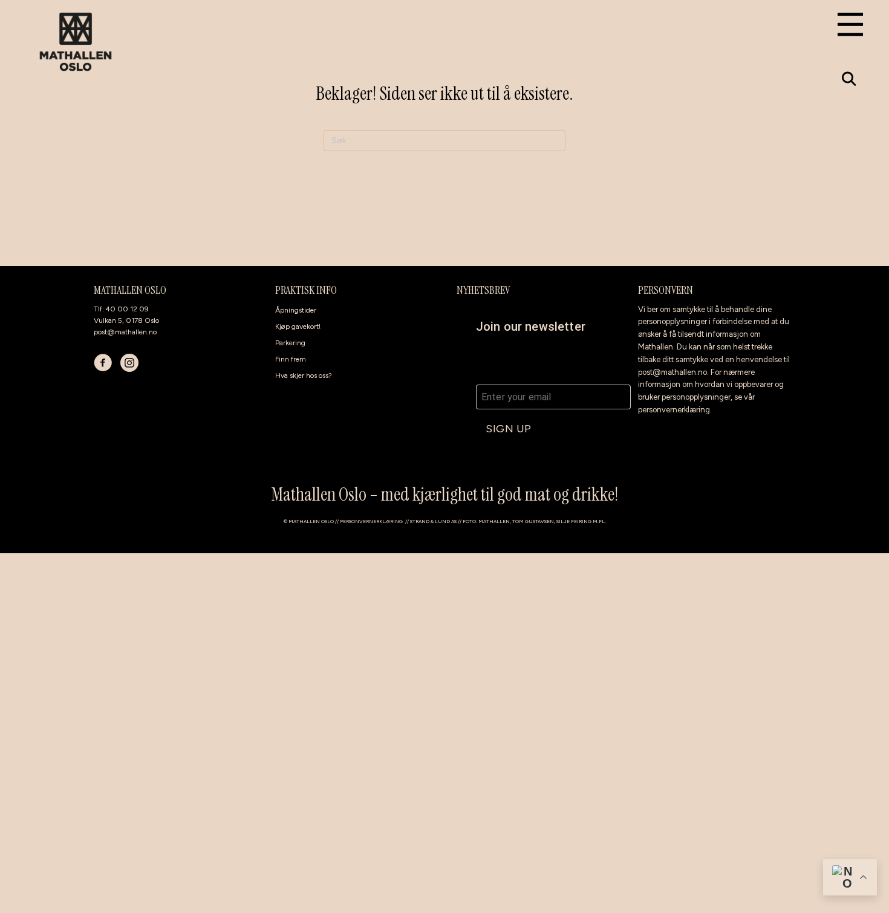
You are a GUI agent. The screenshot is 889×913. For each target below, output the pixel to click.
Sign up (509, 428)
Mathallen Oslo (311, 521)
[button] (849, 79)
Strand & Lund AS (433, 521)
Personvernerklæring (371, 521)
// (407, 521)
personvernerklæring (674, 409)
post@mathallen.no (125, 332)
